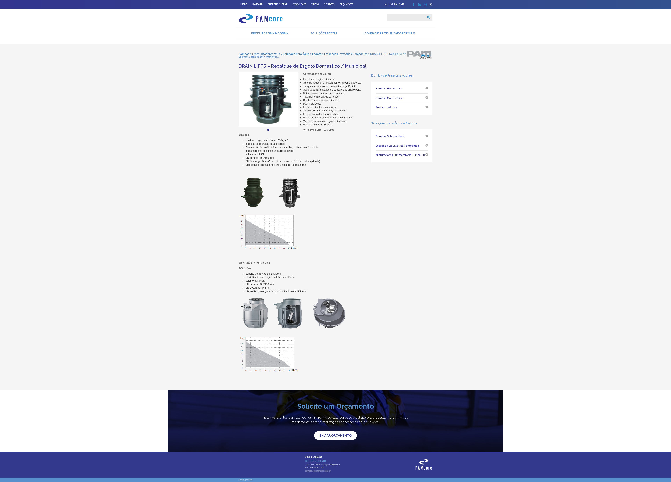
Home (244, 4)
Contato (329, 4)
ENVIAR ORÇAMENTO (335, 435)
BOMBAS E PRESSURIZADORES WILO (390, 33)
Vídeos (315, 4)
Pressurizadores (386, 107)
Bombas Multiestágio (389, 98)
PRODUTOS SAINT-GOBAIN (269, 33)
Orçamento (346, 4)
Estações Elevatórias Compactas (397, 145)
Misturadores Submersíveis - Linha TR (400, 155)
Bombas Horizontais (389, 88)
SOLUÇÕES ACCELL (324, 33)
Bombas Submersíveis (390, 136)
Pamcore (257, 4)
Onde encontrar (277, 4)
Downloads (299, 4)
